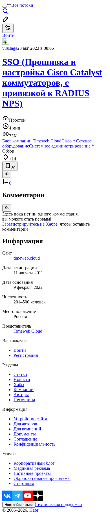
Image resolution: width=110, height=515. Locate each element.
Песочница (24, 399)
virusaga (9, 48)
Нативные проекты (32, 473)
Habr (33, 510)
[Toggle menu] (4, 7)
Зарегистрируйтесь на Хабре (30, 224)
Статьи (20, 374)
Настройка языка (19, 505)
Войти (20, 350)
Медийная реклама (32, 468)
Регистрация (26, 355)
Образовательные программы (42, 478)
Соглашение (25, 439)
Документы (25, 434)
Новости (22, 379)
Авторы (21, 394)
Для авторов (25, 423)
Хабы (19, 384)
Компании (24, 389)
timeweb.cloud (27, 258)
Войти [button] (8, 35)
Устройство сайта (30, 418)
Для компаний (27, 428)
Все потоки (22, 5)
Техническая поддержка (59, 504)
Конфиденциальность (34, 444)
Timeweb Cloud (28, 331)
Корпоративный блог (34, 463)
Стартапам (24, 483)
